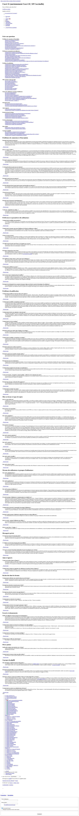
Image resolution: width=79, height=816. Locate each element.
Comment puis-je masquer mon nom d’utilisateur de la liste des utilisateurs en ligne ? (21, 53)
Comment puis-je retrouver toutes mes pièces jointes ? (15, 128)
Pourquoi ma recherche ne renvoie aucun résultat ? (15, 114)
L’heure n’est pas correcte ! (10, 54)
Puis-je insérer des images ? (10, 84)
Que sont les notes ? (9, 87)
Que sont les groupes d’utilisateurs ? (12, 95)
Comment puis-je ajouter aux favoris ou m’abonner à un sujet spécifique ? (19, 122)
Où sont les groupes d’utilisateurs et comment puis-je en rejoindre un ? (18, 96)
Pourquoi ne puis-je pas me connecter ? (12, 44)
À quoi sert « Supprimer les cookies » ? (12, 49)
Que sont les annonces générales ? (11, 85)
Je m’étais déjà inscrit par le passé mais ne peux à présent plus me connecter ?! (20, 45)
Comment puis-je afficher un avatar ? (12, 58)
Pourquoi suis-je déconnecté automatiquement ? (14, 47)
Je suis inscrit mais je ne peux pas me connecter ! (14, 43)
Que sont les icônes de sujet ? (10, 89)
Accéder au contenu (6, 9)
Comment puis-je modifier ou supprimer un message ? (15, 65)
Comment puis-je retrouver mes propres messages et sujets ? (16, 117)
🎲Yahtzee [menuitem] (7, 21)
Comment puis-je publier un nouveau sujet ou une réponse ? (16, 64)
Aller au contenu (9, 1)
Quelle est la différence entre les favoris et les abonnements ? (17, 121)
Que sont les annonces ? (9, 86)
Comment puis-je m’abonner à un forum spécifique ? (15, 123)
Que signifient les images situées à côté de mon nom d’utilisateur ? (18, 57)
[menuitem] (7, 18)
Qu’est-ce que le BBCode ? (10, 80)
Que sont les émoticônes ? (10, 82)
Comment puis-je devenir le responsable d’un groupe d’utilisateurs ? (18, 97)
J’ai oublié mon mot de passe (9, 804)
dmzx (18, 782)
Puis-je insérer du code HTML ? (11, 81)
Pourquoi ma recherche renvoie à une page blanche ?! (15, 115)
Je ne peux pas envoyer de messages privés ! (13, 103)
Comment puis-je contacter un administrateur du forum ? (16, 135)
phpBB (9, 778)
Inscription (10, 795)
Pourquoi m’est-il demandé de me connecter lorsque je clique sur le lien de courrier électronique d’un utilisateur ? (27, 61)
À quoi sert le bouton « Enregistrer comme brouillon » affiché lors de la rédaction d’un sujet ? (23, 75)
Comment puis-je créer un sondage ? (12, 67)
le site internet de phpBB (27, 253)
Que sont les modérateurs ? (10, 93)
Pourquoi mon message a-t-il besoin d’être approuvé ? (15, 76)
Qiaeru (16, 780)
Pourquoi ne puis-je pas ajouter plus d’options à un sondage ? (17, 68)
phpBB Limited (36, 663)
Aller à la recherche (16, 1)
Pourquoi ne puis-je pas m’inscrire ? (12, 42)
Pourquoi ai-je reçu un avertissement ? (12, 73)
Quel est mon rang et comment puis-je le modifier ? (15, 59)
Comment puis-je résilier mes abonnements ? (13, 124)
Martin (15, 782)
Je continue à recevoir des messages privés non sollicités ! (16, 104)
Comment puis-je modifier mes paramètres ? (13, 52)
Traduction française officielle (8, 780)
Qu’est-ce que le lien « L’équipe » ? (12, 100)
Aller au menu (3, 1)
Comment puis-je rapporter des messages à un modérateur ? (16, 74)
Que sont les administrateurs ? (11, 92)
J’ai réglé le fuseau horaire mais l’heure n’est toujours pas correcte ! (18, 55)
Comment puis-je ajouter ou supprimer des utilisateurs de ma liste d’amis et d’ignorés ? (22, 110)
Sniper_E (11, 782)
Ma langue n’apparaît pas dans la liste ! (12, 56)
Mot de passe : (4, 802)
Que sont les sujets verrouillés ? (11, 88)
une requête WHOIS (41, 678)
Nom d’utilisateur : (5, 799)
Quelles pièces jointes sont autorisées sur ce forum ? (15, 127)
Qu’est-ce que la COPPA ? (10, 41)
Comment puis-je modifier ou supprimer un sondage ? (15, 69)
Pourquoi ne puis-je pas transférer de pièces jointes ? (15, 72)
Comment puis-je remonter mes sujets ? (12, 77)
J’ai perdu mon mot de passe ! (11, 46)
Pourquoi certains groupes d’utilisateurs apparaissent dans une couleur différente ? (21, 98)
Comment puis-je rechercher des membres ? (13, 116)
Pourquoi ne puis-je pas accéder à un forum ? (13, 70)
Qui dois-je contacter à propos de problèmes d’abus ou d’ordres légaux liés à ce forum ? (22, 134)
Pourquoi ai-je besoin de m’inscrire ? (12, 40)
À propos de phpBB (56, 664)
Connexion (3, 795)
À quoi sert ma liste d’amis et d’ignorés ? (13, 109)
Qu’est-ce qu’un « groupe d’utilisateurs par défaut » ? (15, 99)
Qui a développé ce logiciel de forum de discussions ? (15, 131)
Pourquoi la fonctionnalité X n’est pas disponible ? (15, 133)
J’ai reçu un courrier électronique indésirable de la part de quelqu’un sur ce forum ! (21, 105)
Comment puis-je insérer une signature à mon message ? (16, 66)
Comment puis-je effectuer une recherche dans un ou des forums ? (18, 113)
